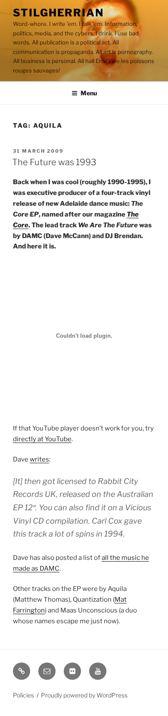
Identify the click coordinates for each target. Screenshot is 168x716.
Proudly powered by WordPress (84, 695)
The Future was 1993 (54, 162)
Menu (89, 93)
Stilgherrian (58, 12)
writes (39, 459)
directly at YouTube (42, 439)
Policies (23, 695)
